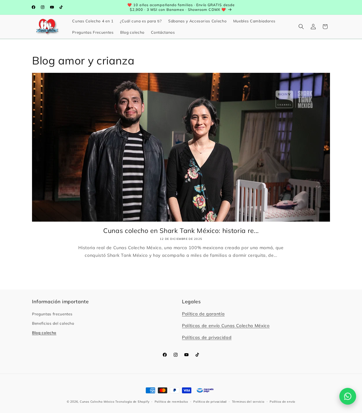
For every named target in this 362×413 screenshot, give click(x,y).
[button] (301, 26)
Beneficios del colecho (53, 323)
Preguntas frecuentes (52, 314)
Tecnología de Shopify (132, 401)
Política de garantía (203, 313)
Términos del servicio (248, 401)
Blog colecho (44, 332)
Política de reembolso (171, 401)
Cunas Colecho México (97, 401)
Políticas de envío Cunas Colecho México (226, 325)
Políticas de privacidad (206, 337)
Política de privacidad (210, 401)
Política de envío (282, 401)
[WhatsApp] (347, 396)
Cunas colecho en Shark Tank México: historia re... (181, 230)
